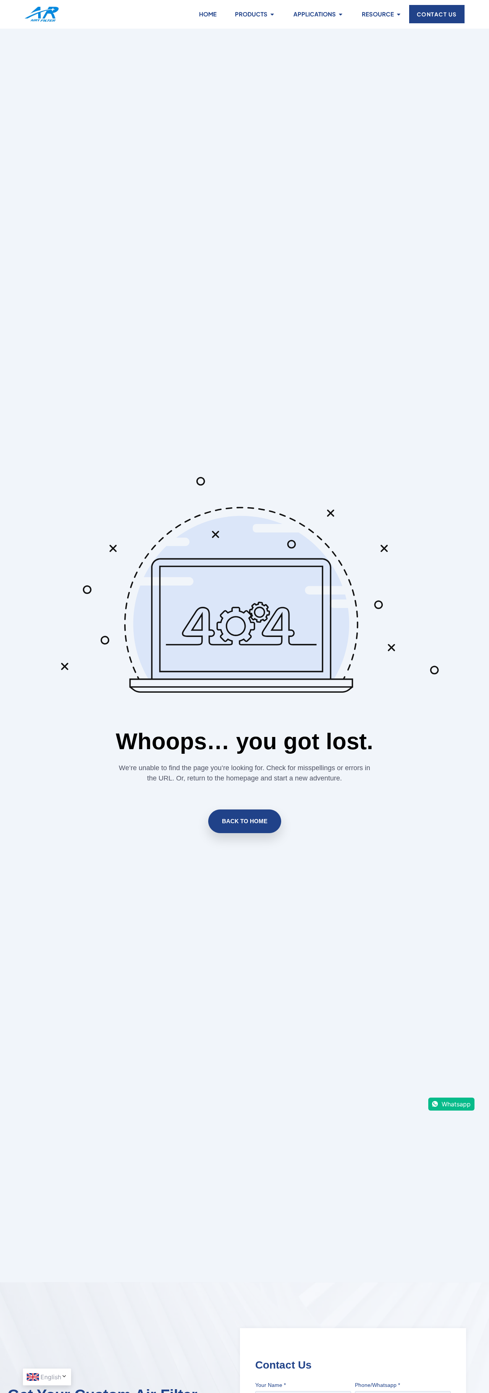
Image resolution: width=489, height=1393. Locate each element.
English (50, 1377)
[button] (244, 821)
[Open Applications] (340, 14)
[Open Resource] (399, 14)
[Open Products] (272, 14)
